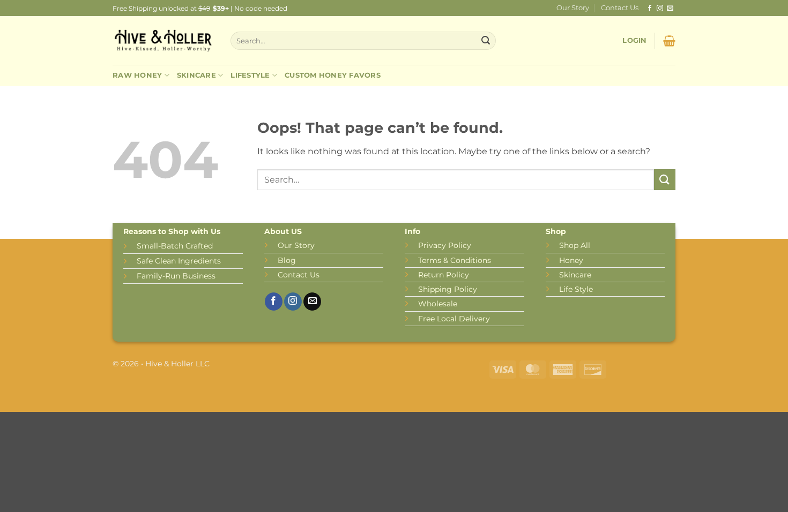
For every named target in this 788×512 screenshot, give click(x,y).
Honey (571, 260)
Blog (287, 260)
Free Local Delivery (454, 318)
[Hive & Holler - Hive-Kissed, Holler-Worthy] (163, 41)
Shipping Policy (447, 289)
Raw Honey (137, 75)
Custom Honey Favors (333, 75)
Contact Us (619, 8)
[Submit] (486, 41)
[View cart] (669, 40)
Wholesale (437, 303)
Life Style (576, 289)
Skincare (196, 75)
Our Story (572, 8)
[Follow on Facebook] (649, 8)
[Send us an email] (670, 8)
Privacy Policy (444, 245)
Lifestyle (250, 75)
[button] (634, 40)
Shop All (574, 245)
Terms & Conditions (454, 260)
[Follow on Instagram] (660, 8)
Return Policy (443, 275)
